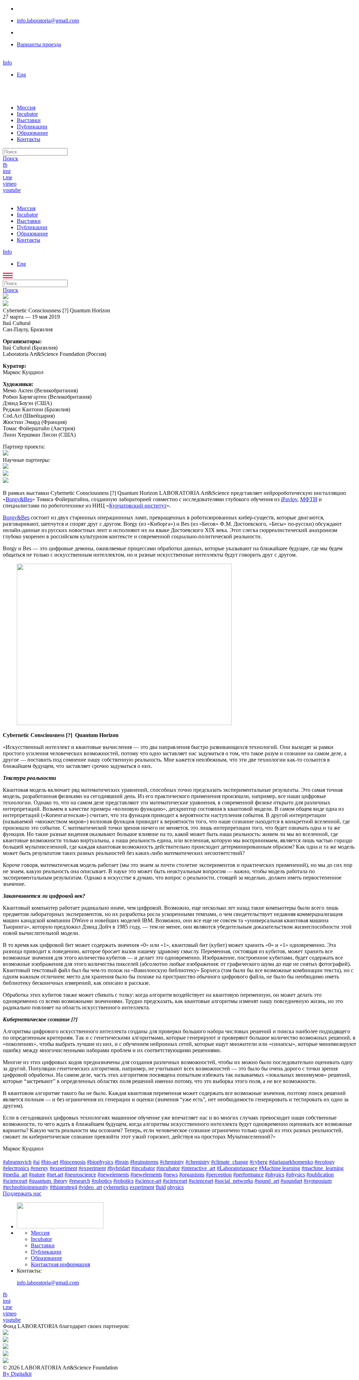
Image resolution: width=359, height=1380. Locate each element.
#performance (248, 1174)
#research (79, 1181)
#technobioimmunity (25, 1187)
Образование (32, 133)
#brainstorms (144, 1162)
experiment (142, 1187)
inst (7, 171)
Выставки (29, 120)
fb (5, 165)
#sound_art (267, 1181)
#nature (37, 1174)
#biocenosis (73, 1162)
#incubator (143, 1168)
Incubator (27, 114)
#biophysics (100, 1162)
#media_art (15, 1174)
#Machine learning (279, 1168)
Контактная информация (60, 1264)
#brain (122, 1162)
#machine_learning (323, 1168)
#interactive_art (198, 1168)
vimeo (9, 184)
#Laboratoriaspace (237, 1168)
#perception (219, 1174)
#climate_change (229, 1162)
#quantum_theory (48, 1181)
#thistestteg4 (63, 1187)
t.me (7, 177)
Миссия (26, 108)
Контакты (28, 139)
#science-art (148, 1181)
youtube (12, 190)
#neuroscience (80, 1174)
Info (7, 63)
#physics (274, 1174)
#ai (36, 1162)
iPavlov (289, 499)
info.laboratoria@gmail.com (48, 21)
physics (175, 1187)
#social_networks (234, 1181)
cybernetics (115, 1187)
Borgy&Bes (19, 499)
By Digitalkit (17, 1374)
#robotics (102, 1181)
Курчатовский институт (138, 506)
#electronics (16, 1168)
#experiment (63, 1168)
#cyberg (258, 1162)
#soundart (291, 1181)
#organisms (191, 1174)
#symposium (318, 1181)
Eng (21, 75)
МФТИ (308, 499)
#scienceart (175, 1181)
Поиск (10, 158)
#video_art (90, 1187)
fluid (161, 1187)
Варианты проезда (39, 44)
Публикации (32, 127)
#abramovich (17, 1162)
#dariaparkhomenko (291, 1162)
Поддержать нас (22, 1193)
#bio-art (49, 1162)
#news (170, 1174)
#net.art (55, 1174)
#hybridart (118, 1168)
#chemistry (172, 1162)
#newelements (113, 1174)
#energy (39, 1168)
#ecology (324, 1162)
